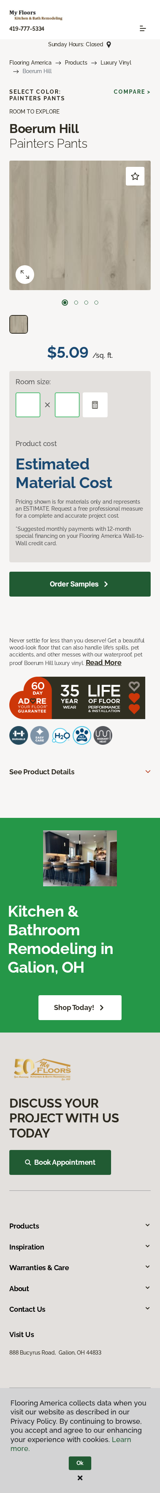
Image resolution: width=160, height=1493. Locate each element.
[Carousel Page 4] (96, 303)
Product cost (36, 443)
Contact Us (27, 1309)
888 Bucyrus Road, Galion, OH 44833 (55, 1352)
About (19, 1289)
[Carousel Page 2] (76, 303)
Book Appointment (65, 1162)
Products (76, 63)
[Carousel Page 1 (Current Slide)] (65, 302)
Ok (80, 1463)
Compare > (132, 92)
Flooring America (30, 63)
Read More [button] (104, 662)
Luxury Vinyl (116, 63)
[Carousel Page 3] (86, 303)
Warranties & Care (39, 1268)
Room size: (33, 382)
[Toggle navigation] (143, 28)
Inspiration (26, 1247)
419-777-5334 (26, 29)
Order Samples (74, 584)
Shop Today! (74, 1007)
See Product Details (42, 772)
